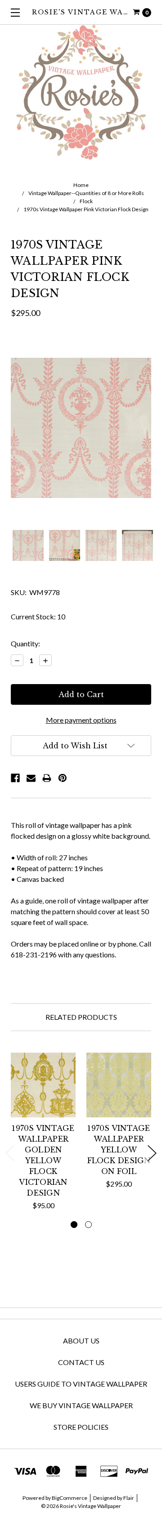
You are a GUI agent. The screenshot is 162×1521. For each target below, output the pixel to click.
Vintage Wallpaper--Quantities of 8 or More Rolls (86, 193)
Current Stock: (38, 616)
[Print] (46, 778)
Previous (10, 1153)
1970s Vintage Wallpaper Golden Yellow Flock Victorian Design (43, 1160)
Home (81, 185)
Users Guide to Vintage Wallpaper (81, 1383)
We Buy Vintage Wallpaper (81, 1405)
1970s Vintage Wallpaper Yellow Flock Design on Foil (119, 1150)
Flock (86, 201)
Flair (128, 1497)
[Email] (31, 778)
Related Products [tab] (81, 1017)
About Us (81, 1340)
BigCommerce (69, 1497)
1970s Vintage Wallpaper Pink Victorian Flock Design (85, 209)
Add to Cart (43, 1107)
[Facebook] (15, 778)
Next (152, 1153)
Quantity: (25, 643)
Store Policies (81, 1427)
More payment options (81, 720)
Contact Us (81, 1362)
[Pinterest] (62, 778)
